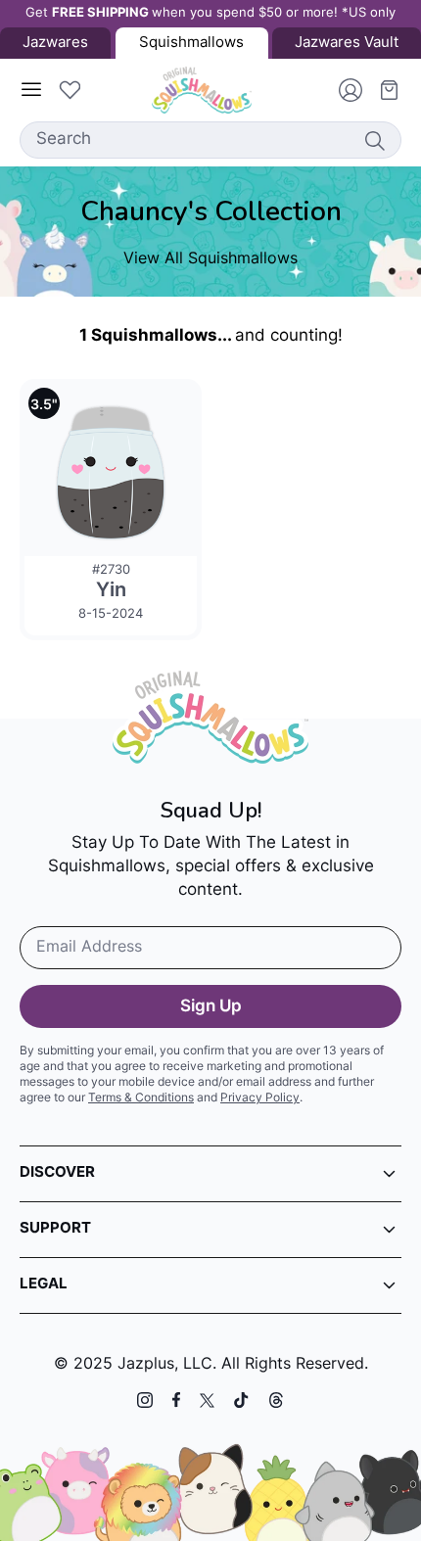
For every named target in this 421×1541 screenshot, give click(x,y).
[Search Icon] (374, 140)
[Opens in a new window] (145, 1400)
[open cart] (381, 90)
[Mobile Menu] (31, 90)
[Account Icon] (342, 90)
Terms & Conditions (141, 1098)
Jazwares (55, 43)
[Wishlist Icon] (69, 90)
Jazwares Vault (346, 43)
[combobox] (210, 140)
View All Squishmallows (210, 259)
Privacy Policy (260, 1098)
